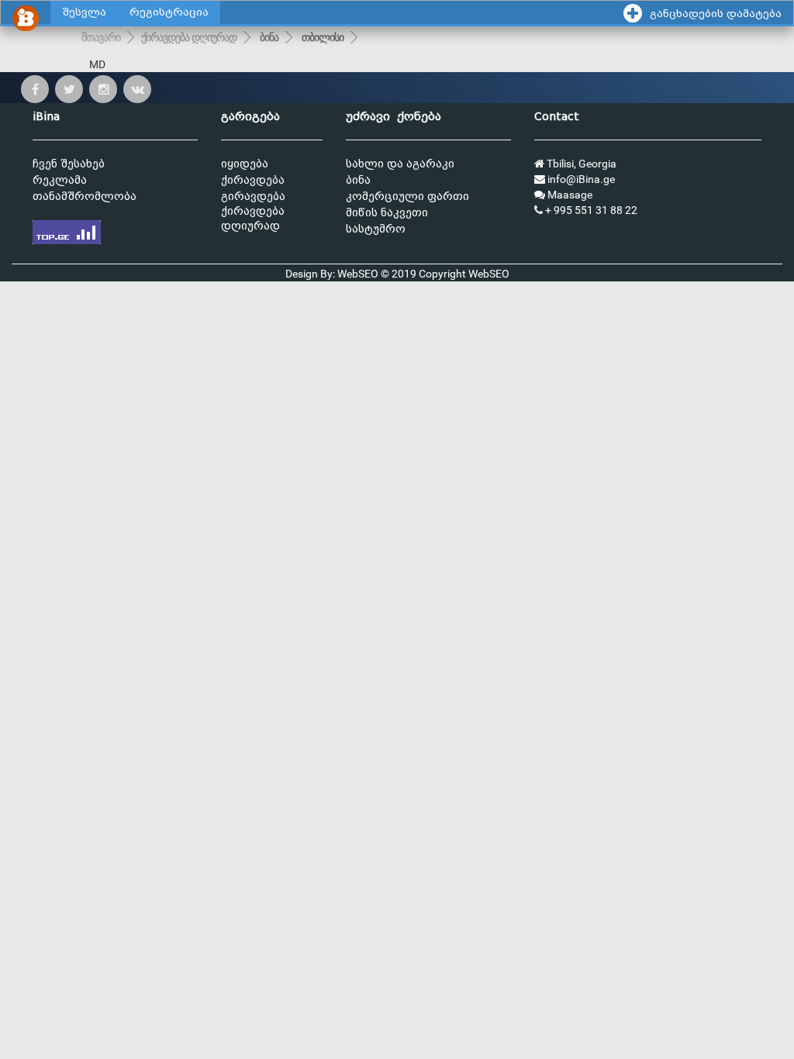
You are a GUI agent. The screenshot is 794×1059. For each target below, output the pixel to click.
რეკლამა (60, 180)
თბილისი (322, 37)
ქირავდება (253, 180)
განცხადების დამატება (716, 13)
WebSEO (488, 273)
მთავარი (100, 37)
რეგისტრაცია (169, 12)
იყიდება (244, 164)
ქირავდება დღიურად (188, 37)
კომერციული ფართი (407, 196)
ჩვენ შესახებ (69, 164)
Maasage (568, 194)
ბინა (269, 37)
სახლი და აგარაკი (400, 164)
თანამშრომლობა (84, 196)
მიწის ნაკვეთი (387, 212)
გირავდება (253, 196)
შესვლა (84, 12)
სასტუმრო (376, 229)
